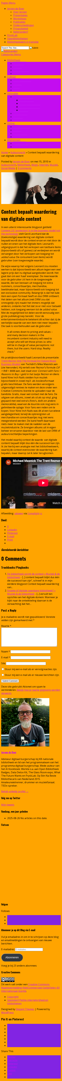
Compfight (33, 513)
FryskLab (12, 35)
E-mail (5, 657)
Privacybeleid (20, 28)
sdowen (18, 513)
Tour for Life (20, 146)
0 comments (24, 168)
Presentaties (20, 15)
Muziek (17, 86)
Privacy (17, 133)
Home (4, 152)
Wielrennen (13, 140)
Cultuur (11, 76)
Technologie (20, 116)
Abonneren (12, 957)
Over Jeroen (20, 12)
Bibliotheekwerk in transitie (23, 42)
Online (11, 123)
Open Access (26, 100)
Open (16, 96)
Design (17, 80)
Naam (5, 651)
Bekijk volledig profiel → (14, 791)
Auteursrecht (20, 113)
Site (3, 663)
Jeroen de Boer (15, 8)
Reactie (6, 626)
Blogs (34, 165)
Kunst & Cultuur (22, 83)
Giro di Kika (19, 143)
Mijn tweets (7, 804)
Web (15, 126)
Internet (18, 120)
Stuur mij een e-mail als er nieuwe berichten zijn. (32, 675)
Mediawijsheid (21, 73)
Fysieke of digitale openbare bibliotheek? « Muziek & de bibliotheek (31, 592)
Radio (16, 90)
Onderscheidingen (23, 25)
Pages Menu (8, 3)
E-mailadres (8, 949)
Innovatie (18, 67)
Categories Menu (11, 54)
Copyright (13, 996)
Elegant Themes (25, 1009)
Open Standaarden (29, 106)
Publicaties (19, 22)
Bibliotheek (13, 60)
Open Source (26, 103)
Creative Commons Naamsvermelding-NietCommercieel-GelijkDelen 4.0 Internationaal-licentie (30, 988)
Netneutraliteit (21, 130)
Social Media (20, 136)
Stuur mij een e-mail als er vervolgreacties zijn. (31, 669)
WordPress (7, 1012)
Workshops (19, 18)
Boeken (17, 70)
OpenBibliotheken (17, 38)
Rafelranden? (20, 32)
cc (41, 513)
